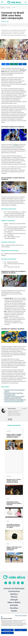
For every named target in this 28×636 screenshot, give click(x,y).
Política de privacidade (21, 615)
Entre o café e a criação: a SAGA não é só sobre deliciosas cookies (14, 436)
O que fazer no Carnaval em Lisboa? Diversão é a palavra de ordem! (14, 397)
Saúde (14, 611)
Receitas (14, 608)
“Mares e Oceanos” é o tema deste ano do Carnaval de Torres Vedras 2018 (15, 400)
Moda (8, 498)
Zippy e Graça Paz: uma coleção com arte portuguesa (14, 548)
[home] (14, 2)
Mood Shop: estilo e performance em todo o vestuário (14, 503)
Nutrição (14, 605)
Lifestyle (8, 7)
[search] (25, 2)
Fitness (14, 597)
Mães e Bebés (14, 602)
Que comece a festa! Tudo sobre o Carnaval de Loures (13, 393)
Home (2, 7)
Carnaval (15, 144)
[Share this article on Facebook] (5, 64)
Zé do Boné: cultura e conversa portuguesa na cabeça (13, 526)
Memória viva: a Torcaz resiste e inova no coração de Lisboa (14, 481)
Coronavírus (14, 591)
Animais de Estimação (14, 588)
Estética (14, 594)
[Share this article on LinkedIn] (22, 64)
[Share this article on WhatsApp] (14, 64)
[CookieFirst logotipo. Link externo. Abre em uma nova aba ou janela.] (1, 617)
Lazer (14, 7)
